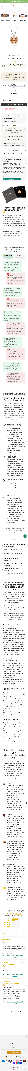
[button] (14, 62)
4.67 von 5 (18, 914)
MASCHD (14, 1036)
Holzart (13, 90)
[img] (6, 939)
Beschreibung (14, 150)
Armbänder (23, 20)
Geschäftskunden (14, 1047)
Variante (13, 97)
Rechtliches (13, 1040)
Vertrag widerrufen (14, 1052)
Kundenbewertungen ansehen (12, 179)
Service (14, 1044)
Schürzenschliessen (5, 20)
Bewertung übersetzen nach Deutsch (15, 956)
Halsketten (13, 20)
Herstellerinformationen (14, 153)
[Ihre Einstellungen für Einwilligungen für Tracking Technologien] (26, 803)
